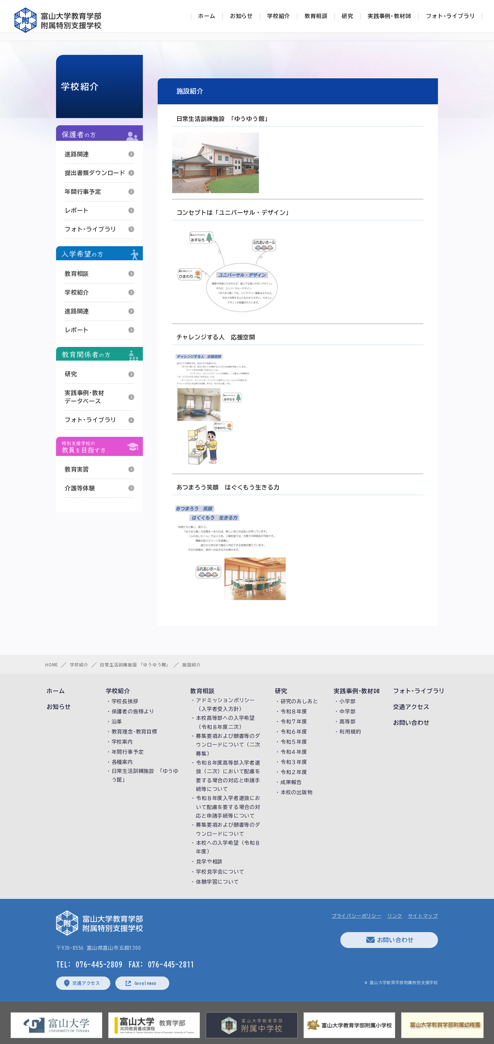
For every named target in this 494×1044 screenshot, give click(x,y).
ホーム (56, 691)
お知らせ (59, 707)
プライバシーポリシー (357, 916)
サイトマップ (423, 916)
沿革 (117, 721)
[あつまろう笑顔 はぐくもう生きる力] (245, 553)
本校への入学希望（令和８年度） (228, 847)
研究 (71, 374)
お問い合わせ (411, 723)
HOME (51, 664)
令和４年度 (294, 751)
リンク (394, 916)
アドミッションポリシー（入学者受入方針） (225, 705)
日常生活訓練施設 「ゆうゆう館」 (135, 664)
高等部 (347, 721)
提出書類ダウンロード (95, 173)
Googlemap (146, 983)
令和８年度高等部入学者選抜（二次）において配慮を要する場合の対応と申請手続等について (228, 776)
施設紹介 (191, 664)
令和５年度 (294, 741)
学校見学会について (220, 871)
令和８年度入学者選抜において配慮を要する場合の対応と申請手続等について (228, 807)
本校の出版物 (297, 792)
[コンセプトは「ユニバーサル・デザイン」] (245, 272)
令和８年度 (294, 711)
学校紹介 (77, 292)
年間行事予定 (83, 192)
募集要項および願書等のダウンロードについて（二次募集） (228, 745)
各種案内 (122, 762)
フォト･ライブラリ (90, 229)
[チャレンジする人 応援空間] (245, 409)
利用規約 (350, 731)
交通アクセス (411, 707)
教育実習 (77, 469)
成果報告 (291, 782)
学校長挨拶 (125, 701)
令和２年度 (294, 772)
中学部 (347, 711)
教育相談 (77, 274)
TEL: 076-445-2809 (89, 964)
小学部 (347, 701)
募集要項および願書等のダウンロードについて (228, 829)
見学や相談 (209, 861)
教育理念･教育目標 (134, 731)
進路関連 (77, 154)
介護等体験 (80, 488)
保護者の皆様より (133, 711)
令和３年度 (294, 762)
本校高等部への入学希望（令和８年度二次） (225, 722)
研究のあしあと (299, 701)
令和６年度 (294, 731)
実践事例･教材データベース (85, 397)
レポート (77, 210)
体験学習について (217, 881)
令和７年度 (294, 721)
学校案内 (122, 741)
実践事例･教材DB (357, 691)
